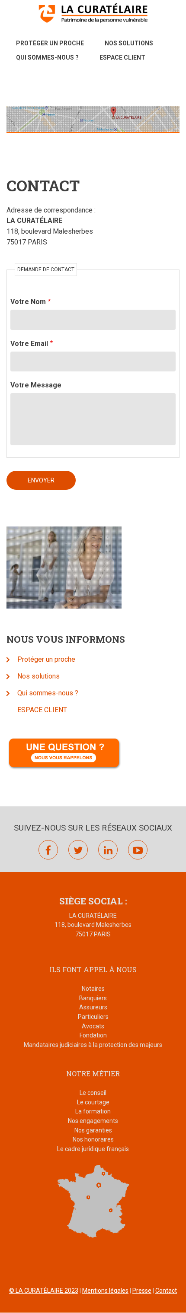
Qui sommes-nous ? (47, 57)
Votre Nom (28, 302)
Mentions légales (105, 1290)
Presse (141, 1290)
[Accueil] (92, 13)
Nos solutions (129, 43)
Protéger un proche (50, 43)
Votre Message (35, 385)
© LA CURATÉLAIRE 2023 (43, 1290)
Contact (166, 1290)
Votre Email (29, 343)
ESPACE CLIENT (122, 57)
